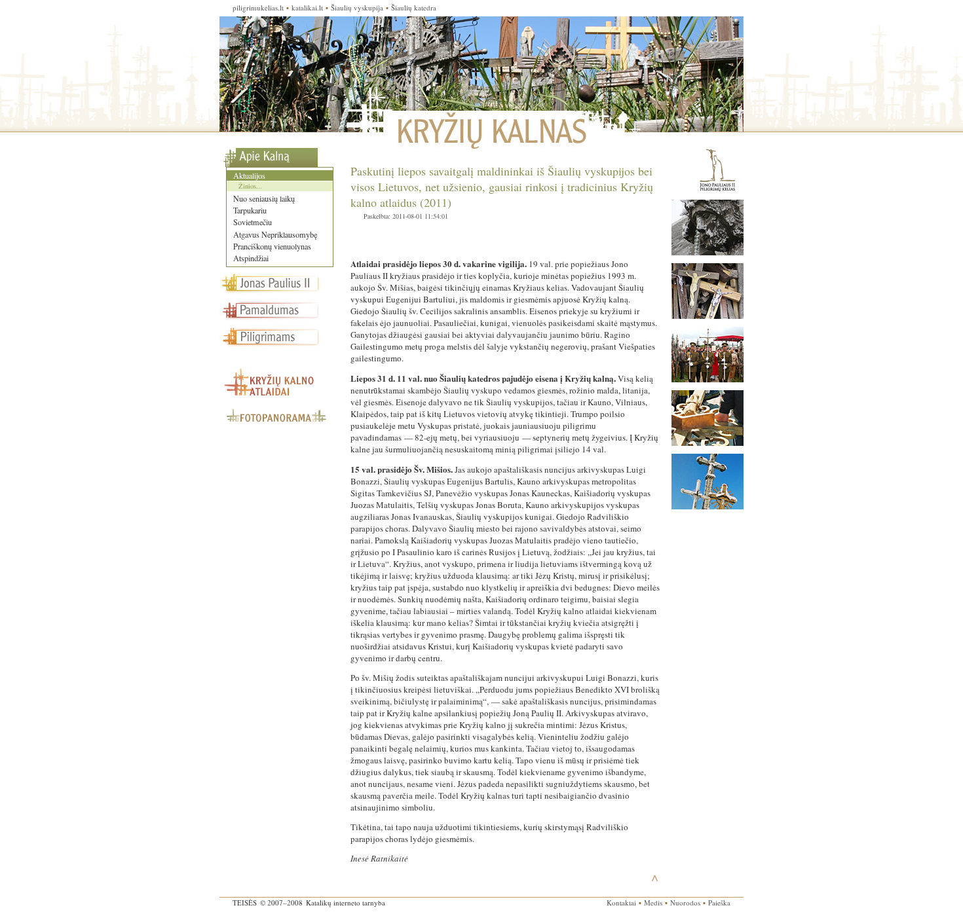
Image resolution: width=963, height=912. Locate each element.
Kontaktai (621, 902)
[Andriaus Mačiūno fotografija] (707, 252)
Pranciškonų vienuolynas (272, 246)
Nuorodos (685, 902)
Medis (653, 902)
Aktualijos (249, 175)
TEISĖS (245, 902)
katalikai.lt (307, 7)
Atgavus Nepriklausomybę (275, 234)
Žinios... (250, 186)
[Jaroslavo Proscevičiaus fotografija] (707, 379)
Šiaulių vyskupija (357, 7)
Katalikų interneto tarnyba (345, 902)
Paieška (719, 902)
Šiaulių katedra (413, 7)
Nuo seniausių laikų (264, 198)
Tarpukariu (250, 210)
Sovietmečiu (252, 222)
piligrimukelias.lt (258, 7)
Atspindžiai (251, 258)
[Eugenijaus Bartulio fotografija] (707, 442)
